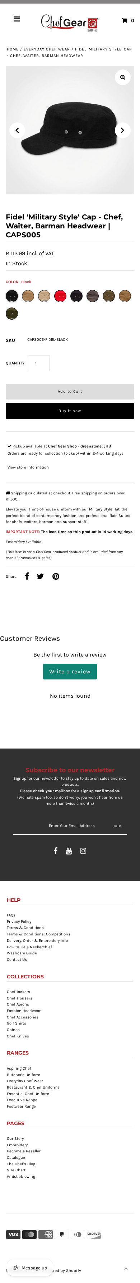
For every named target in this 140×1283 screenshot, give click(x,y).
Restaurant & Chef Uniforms (33, 1087)
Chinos (13, 1029)
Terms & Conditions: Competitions (38, 934)
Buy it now (70, 410)
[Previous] (17, 130)
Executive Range (22, 1100)
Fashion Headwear (24, 1010)
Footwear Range (21, 1106)
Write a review (70, 671)
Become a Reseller (24, 1151)
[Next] (123, 130)
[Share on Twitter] (40, 576)
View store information (28, 467)
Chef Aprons (18, 1004)
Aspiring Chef (19, 1068)
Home (13, 49)
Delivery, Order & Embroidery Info (37, 940)
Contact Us (17, 959)
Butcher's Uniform (23, 1075)
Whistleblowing (21, 1176)
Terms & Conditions (25, 927)
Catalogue (16, 1157)
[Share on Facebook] (27, 576)
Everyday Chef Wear (47, 49)
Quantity (15, 363)
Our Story (15, 1138)
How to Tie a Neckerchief (29, 947)
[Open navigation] (16, 20)
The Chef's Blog (21, 1164)
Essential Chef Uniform (28, 1093)
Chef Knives (18, 1036)
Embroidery (17, 1145)
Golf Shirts (16, 1023)
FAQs (11, 915)
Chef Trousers (19, 998)
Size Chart (16, 1170)
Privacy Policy (19, 921)
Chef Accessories (22, 1017)
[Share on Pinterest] (55, 576)
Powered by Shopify (62, 1270)
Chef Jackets (18, 991)
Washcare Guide (22, 953)
